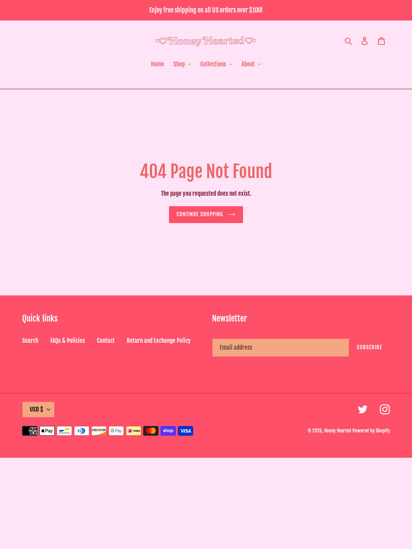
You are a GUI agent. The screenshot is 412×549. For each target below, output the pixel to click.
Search (30, 340)
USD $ (36, 409)
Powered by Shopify (371, 431)
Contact (106, 340)
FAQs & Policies (67, 340)
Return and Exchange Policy (159, 340)
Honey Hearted (337, 431)
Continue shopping (200, 214)
